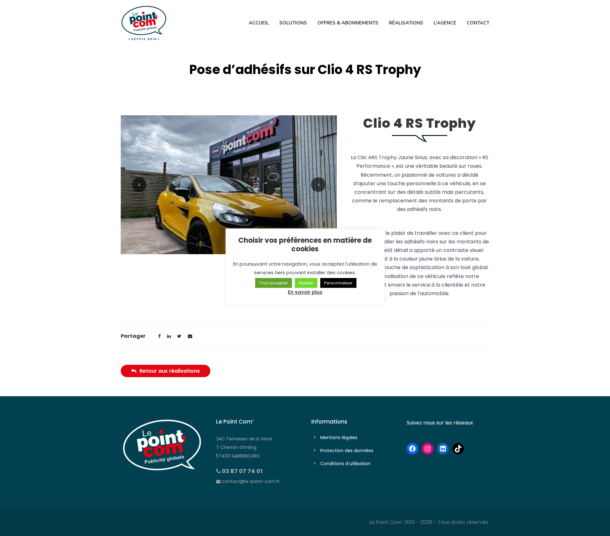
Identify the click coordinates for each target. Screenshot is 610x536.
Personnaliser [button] (338, 283)
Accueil (259, 23)
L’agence (445, 23)
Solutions (293, 23)
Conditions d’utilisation (345, 463)
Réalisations (406, 23)
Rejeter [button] (306, 283)
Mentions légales (338, 437)
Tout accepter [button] (273, 283)
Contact (478, 23)
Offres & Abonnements (347, 23)
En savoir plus (305, 292)
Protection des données (346, 450)
